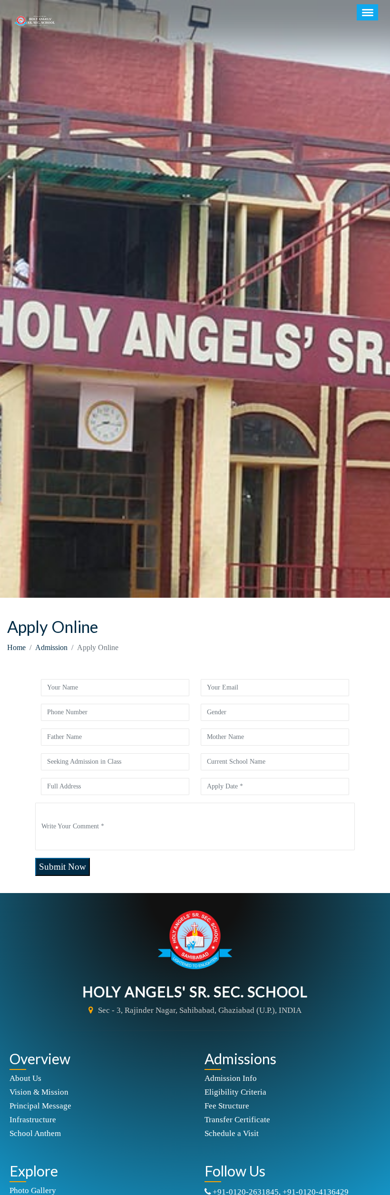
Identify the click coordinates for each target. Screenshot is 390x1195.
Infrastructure (33, 1119)
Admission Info (231, 1078)
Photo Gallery (33, 1190)
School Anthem (35, 1133)
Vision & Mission (39, 1092)
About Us (25, 1078)
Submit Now (62, 867)
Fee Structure (227, 1105)
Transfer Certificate (237, 1119)
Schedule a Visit (232, 1133)
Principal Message (40, 1105)
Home (16, 647)
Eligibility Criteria (235, 1092)
